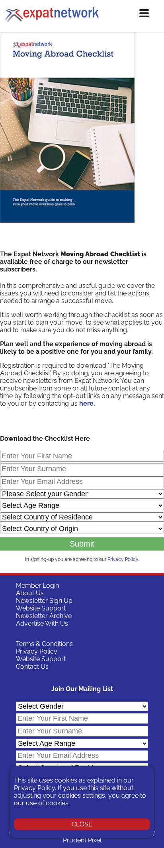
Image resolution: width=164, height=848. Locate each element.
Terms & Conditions (44, 644)
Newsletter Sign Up (44, 600)
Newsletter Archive (44, 616)
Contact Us (32, 666)
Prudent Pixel (82, 840)
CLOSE (82, 824)
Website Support (41, 608)
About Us (30, 593)
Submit (82, 543)
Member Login (37, 585)
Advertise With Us (42, 623)
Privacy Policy (122, 559)
